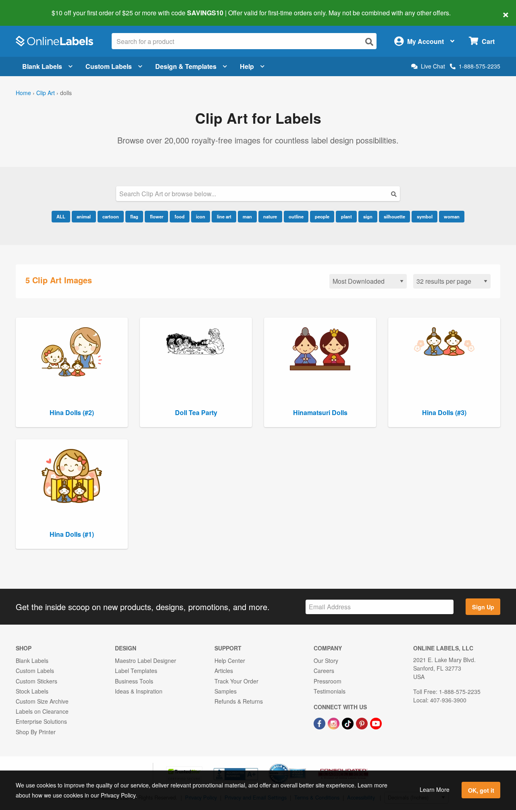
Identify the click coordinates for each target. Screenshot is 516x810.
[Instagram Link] (334, 723)
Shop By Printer (36, 732)
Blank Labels (42, 66)
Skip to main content (29, 7)
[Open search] (369, 41)
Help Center (229, 660)
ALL (60, 216)
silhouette (394, 216)
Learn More (434, 789)
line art (224, 216)
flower (156, 216)
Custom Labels (108, 66)
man (247, 216)
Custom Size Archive (42, 701)
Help (247, 66)
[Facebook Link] (320, 723)
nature (270, 216)
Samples (225, 691)
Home (23, 93)
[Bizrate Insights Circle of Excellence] (303, 764)
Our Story (326, 660)
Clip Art (45, 93)
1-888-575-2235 (479, 66)
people (322, 216)
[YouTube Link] (376, 723)
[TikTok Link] (348, 723)
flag (134, 216)
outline (296, 216)
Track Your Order (236, 681)
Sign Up (483, 607)
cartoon (110, 216)
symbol (425, 216)
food (180, 216)
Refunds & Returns (238, 701)
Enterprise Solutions (41, 721)
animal (84, 216)
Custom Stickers (36, 681)
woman (452, 216)
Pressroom (327, 681)
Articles (223, 671)
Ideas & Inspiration (138, 691)
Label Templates (136, 671)
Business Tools (134, 681)
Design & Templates (185, 66)
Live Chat (433, 66)
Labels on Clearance (42, 711)
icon (200, 216)
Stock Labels (32, 691)
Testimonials (329, 691)
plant (346, 216)
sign (367, 216)
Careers (324, 671)
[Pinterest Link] (362, 723)
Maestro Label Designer (145, 660)
